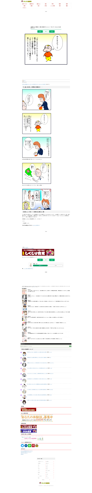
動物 (67, 5)
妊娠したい (38, 3)
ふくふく (50, 352)
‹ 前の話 (40, 31)
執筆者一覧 (31, 3)
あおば (51, 394)
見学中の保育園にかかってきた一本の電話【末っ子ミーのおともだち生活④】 (34, 84)
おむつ (39, 470)
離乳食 (39, 472)
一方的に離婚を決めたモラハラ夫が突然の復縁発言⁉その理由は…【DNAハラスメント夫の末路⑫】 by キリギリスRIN (45, 333)
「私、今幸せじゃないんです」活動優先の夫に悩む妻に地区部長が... (37, 384)
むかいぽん (51, 389)
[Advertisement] (46, 18)
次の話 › (52, 31)
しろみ (51, 368)
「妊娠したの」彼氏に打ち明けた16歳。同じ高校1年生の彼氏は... (37, 400)
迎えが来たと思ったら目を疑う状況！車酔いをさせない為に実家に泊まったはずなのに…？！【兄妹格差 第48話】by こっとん (47, 322)
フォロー (24, 257)
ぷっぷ (51, 384)
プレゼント (24, 7)
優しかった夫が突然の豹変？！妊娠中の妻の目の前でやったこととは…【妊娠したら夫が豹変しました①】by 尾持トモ (45, 317)
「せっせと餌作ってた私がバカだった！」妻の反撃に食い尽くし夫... (37, 368)
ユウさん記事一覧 (36, 225)
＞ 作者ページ (40, 265)
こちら (34, 286)
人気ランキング (24, 3)
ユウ (24, 80)
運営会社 (22, 454)
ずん (50, 357)
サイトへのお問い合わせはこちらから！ (27, 450)
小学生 (46, 5)
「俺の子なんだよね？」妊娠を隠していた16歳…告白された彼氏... (37, 352)
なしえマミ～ (52, 362)
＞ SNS (55, 265)
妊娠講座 (39, 463)
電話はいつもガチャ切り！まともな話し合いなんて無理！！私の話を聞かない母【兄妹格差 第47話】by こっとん (45, 338)
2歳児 (24, 5)
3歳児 (31, 5)
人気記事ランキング (40, 461)
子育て (53, 3)
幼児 (38, 5)
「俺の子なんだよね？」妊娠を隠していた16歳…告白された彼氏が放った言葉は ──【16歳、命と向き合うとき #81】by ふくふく (47, 306)
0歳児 (60, 3)
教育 (38, 474)
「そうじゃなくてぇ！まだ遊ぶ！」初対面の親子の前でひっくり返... (37, 373)
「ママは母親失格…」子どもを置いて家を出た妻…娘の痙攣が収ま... (37, 394)
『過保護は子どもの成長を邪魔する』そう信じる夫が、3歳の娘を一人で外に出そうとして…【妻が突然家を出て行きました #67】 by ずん (48, 301)
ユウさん (26, 247)
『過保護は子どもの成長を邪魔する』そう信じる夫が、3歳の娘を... (37, 357)
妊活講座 (47, 461)
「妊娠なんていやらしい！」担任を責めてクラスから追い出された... (37, 362)
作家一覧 (46, 31)
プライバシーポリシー (24, 453)
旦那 (59, 5)
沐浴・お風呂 (48, 470)
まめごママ (51, 373)
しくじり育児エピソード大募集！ (28, 248)
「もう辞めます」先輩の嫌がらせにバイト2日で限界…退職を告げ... (37, 389)
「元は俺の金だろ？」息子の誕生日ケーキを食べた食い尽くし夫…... (37, 378)
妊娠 (45, 3)
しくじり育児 (53, 5)
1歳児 (67, 3)
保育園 (29, 268)
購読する (23, 343)
